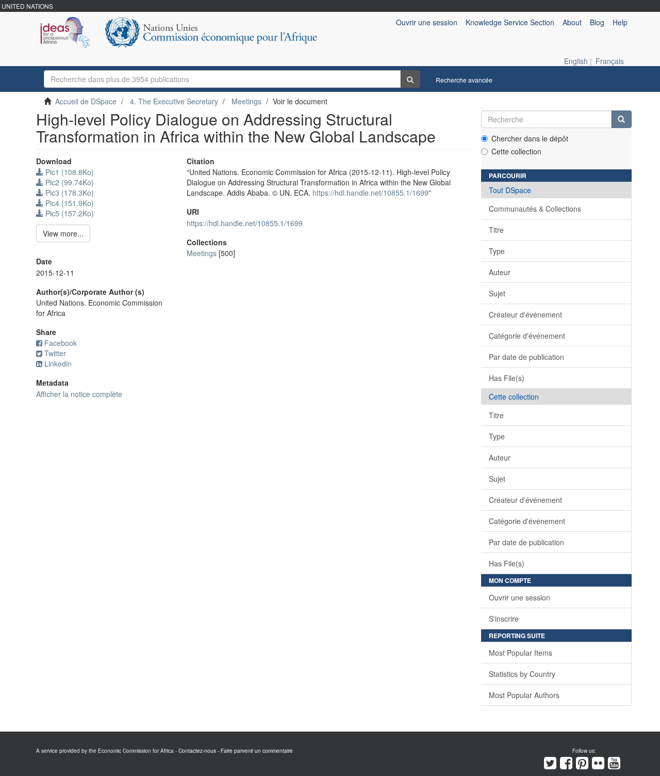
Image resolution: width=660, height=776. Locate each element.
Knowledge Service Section (510, 22)
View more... (63, 233)
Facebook (60, 343)
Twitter (55, 353)
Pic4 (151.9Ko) (68, 203)
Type (497, 251)
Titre (496, 230)
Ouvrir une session (519, 597)
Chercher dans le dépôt (529, 138)
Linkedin (58, 363)
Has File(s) (506, 378)
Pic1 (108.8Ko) (68, 172)
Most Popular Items (520, 652)
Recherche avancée (464, 79)
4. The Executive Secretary (174, 101)
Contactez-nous (197, 750)
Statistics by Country (522, 674)
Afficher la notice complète (79, 394)
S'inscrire (504, 618)
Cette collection (516, 151)
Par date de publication (526, 357)
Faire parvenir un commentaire (257, 750)
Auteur (499, 272)
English (576, 61)
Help (620, 22)
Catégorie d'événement (527, 335)
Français (610, 61)
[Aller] (410, 79)
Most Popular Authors (524, 695)
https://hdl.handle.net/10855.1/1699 (370, 192)
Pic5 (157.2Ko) (68, 213)
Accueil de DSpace (86, 101)
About (572, 22)
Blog (597, 22)
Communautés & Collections (535, 208)
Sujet (497, 293)
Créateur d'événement (525, 314)
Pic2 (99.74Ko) (68, 182)
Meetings (246, 101)
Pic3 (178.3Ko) (68, 192)
